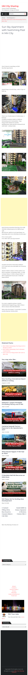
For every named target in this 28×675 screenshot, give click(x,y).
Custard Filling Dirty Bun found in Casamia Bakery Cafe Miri (7, 512)
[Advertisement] (14, 51)
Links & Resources (13, 594)
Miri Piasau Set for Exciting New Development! (13, 500)
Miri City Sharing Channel (18, 671)
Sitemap (13, 592)
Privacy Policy (14, 589)
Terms (14, 591)
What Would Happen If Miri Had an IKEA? (13, 452)
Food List (14, 595)
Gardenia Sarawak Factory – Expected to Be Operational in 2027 (12, 428)
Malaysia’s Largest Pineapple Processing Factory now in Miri (12, 403)
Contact (14, 588)
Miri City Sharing (10, 6)
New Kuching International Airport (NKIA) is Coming (14, 379)
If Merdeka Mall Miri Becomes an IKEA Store (13, 476)
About (13, 586)
